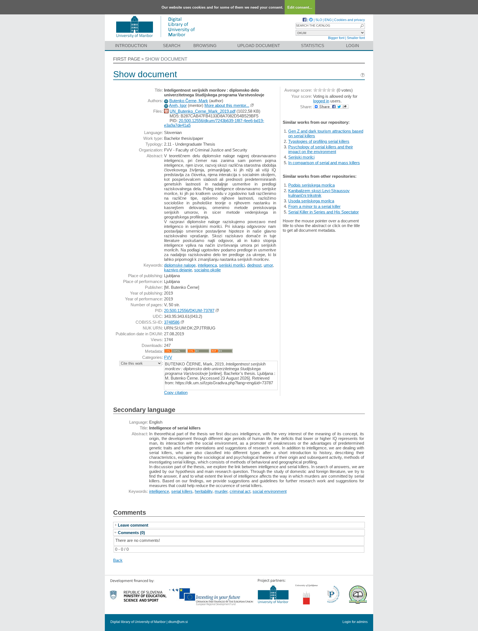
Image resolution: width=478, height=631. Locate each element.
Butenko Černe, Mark (188, 100)
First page (126, 59)
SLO (318, 20)
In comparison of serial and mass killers (324, 162)
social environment (270, 491)
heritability (203, 491)
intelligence (159, 491)
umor (268, 265)
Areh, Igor (178, 105)
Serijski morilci (301, 157)
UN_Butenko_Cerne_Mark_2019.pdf (202, 111)
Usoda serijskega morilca (311, 201)
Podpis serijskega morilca (311, 185)
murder (221, 491)
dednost (254, 265)
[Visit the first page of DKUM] (155, 38)
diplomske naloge (180, 265)
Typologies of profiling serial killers (318, 141)
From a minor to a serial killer (314, 206)
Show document (166, 59)
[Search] (362, 26)
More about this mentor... (226, 105)
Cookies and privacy (349, 20)
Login (352, 45)
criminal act (240, 491)
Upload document (258, 45)
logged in (321, 101)
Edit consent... (299, 7)
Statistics (312, 45)
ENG (328, 20)
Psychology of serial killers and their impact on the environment (320, 149)
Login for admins (355, 622)
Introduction (131, 45)
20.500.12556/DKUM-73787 (189, 310)
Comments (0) (131, 532)
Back (118, 560)
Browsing (205, 45)
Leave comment (133, 525)
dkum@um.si (178, 622)
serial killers (182, 491)
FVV (168, 357)
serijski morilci (232, 265)
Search (171, 45)
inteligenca (207, 265)
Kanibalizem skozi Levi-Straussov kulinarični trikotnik (319, 193)
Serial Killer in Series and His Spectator (323, 212)
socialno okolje (207, 269)
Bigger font (336, 38)
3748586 (172, 322)
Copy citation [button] (176, 392)
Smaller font (356, 38)
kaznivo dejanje (178, 269)
